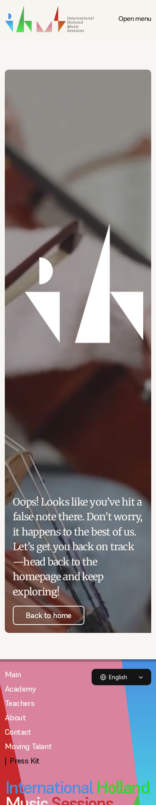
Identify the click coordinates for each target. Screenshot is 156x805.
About (15, 717)
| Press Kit (22, 760)
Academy (20, 689)
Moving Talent (28, 746)
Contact (18, 732)
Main (13, 674)
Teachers (19, 703)
